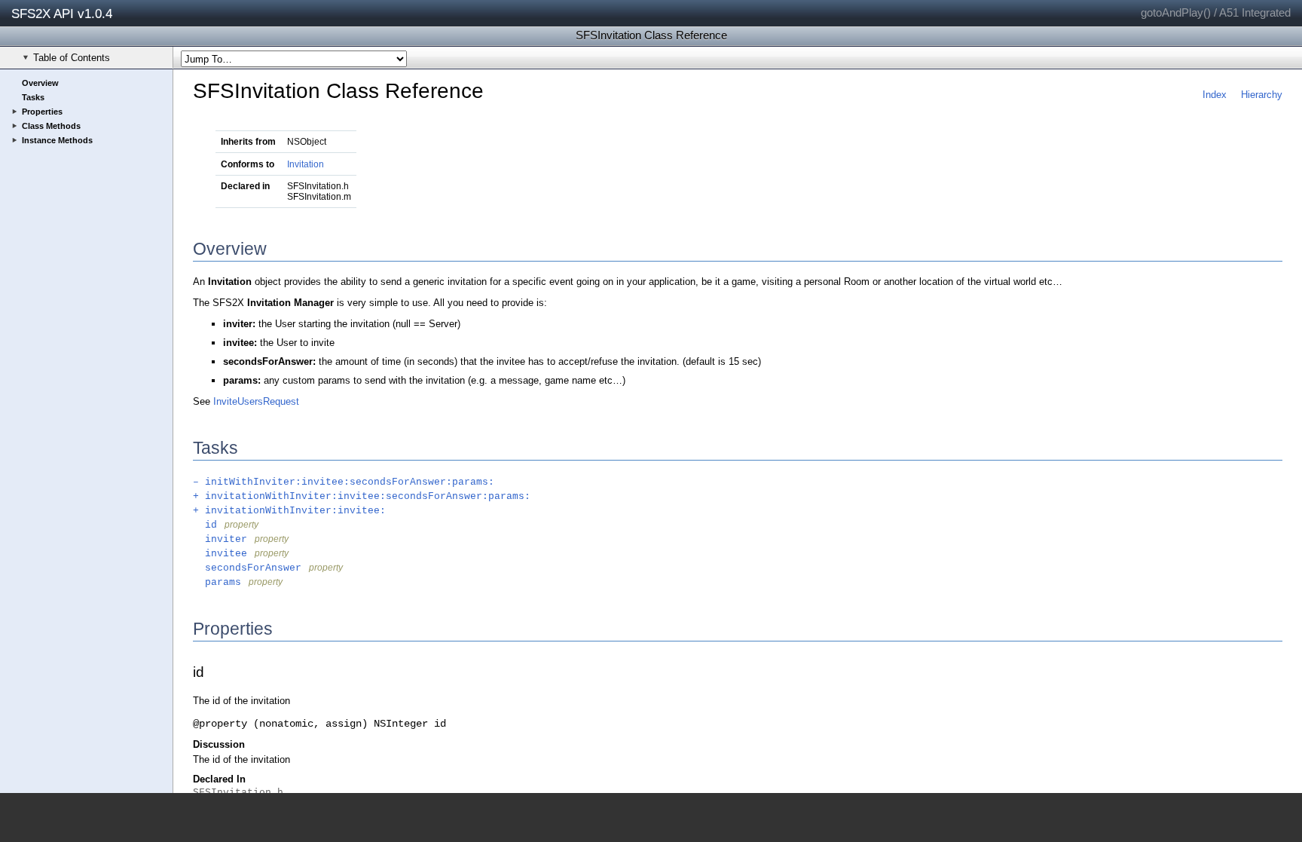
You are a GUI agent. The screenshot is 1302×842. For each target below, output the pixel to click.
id (205, 525)
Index (1215, 94)
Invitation (305, 164)
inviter (220, 539)
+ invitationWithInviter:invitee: (289, 510)
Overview (40, 82)
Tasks (33, 97)
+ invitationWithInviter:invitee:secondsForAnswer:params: (361, 496)
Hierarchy (1261, 94)
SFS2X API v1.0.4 (61, 13)
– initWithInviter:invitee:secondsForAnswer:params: (343, 482)
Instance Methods (57, 140)
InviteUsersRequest (256, 401)
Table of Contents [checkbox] (71, 57)
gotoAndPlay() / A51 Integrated (1216, 12)
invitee (220, 553)
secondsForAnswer (247, 568)
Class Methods (51, 125)
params (217, 582)
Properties (42, 111)
